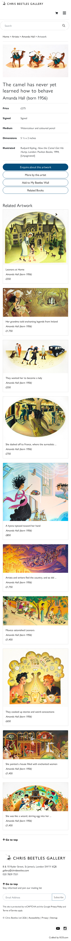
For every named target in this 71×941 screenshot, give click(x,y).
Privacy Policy (56, 906)
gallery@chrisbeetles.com (16, 870)
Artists (15, 36)
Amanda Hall (28, 36)
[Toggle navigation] (64, 13)
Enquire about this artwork (35, 167)
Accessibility (34, 917)
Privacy (45, 917)
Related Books (35, 190)
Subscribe (59, 897)
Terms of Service (10, 910)
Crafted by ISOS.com (58, 937)
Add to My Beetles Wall (35, 182)
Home (6, 36)
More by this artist (35, 175)
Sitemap (54, 917)
